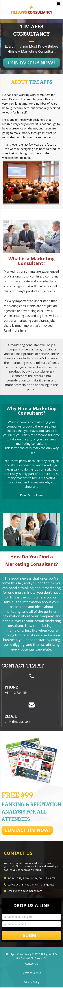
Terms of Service (31, 973)
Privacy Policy (31, 982)
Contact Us (31, 963)
